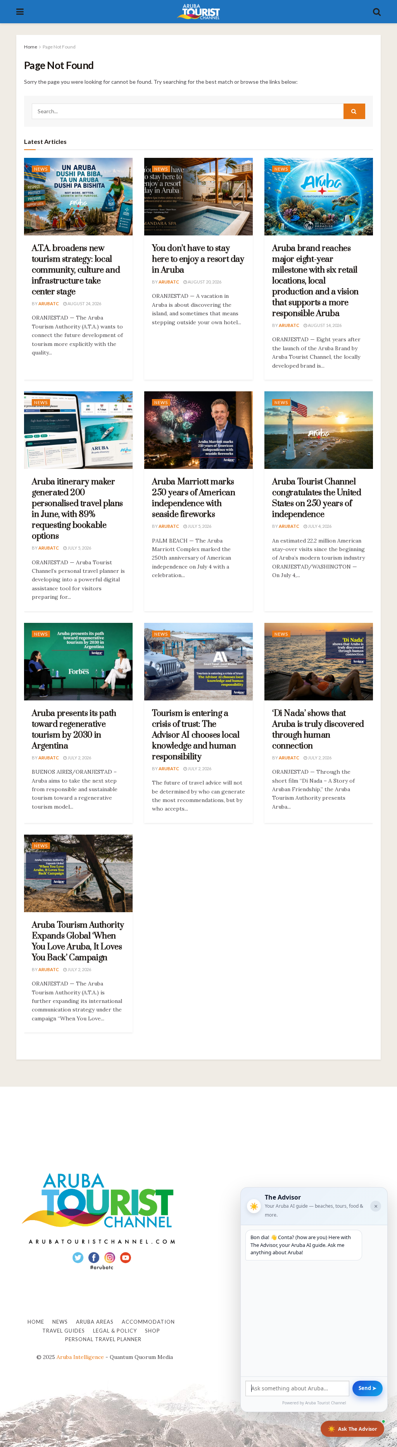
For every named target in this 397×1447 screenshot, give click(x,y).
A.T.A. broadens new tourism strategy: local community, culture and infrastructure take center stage (76, 270)
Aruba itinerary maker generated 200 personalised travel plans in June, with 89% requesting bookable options (77, 509)
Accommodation (148, 1322)
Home (30, 47)
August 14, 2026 (324, 325)
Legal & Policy (115, 1331)
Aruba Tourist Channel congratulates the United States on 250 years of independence (316, 498)
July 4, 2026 (319, 526)
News (41, 168)
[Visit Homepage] (198, 11)
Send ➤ (367, 1388)
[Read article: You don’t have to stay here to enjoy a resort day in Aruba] (198, 196)
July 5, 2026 (79, 547)
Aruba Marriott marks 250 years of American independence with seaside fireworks (193, 498)
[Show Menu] (20, 11)
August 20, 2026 (204, 281)
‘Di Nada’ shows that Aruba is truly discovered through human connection (318, 729)
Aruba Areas (95, 1322)
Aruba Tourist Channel (325, 1403)
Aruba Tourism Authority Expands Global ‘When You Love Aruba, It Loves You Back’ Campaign (78, 941)
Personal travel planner (103, 1339)
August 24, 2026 (84, 303)
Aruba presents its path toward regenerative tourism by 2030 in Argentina (74, 729)
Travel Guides (63, 1331)
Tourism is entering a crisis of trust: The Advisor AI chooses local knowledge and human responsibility (195, 735)
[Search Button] (377, 11)
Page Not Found (59, 47)
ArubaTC (48, 303)
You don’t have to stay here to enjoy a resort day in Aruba (198, 259)
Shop (152, 1331)
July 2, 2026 (79, 757)
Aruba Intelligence (80, 1357)
